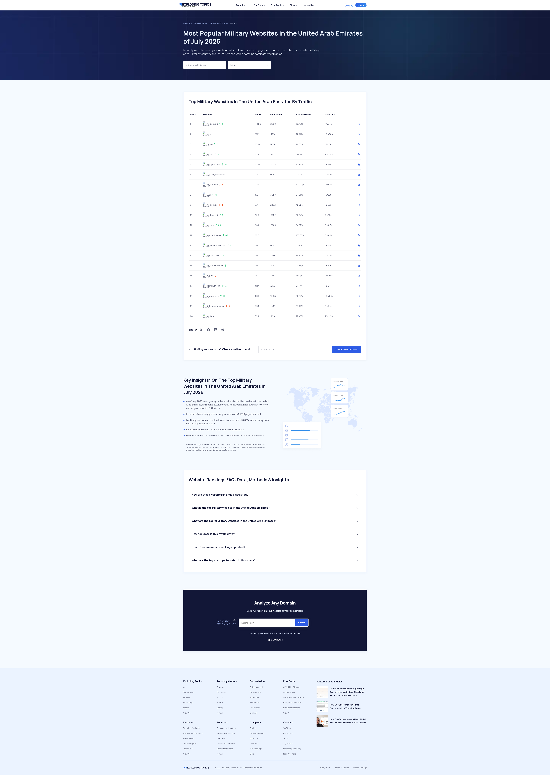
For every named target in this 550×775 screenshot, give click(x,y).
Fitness (186, 697)
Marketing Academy (292, 748)
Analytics (187, 23)
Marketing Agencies (226, 733)
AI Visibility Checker (292, 687)
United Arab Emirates (196, 65)
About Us (254, 738)
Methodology (256, 748)
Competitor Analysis (292, 702)
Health (220, 702)
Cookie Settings (360, 767)
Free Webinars (289, 754)
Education (221, 692)
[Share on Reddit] (222, 330)
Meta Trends (189, 738)
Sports (220, 697)
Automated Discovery (193, 733)
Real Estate (255, 707)
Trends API (187, 748)
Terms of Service (342, 767)
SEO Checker (289, 692)
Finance (220, 687)
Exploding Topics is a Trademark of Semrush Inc (242, 767)
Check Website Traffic (346, 349)
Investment (255, 697)
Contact (254, 743)
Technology (188, 692)
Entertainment (256, 687)
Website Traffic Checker (294, 697)
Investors (221, 738)
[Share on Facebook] (208, 330)
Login (349, 5)
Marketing (187, 702)
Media (186, 707)
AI (184, 687)
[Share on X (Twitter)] (201, 330)
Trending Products (191, 728)
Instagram (287, 733)
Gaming (220, 707)
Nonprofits (254, 702)
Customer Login (257, 733)
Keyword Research (291, 707)
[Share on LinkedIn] (215, 330)
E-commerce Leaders (226, 728)
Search (302, 622)
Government (255, 692)
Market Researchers (226, 743)
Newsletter (308, 5)
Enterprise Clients (225, 748)
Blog (252, 754)
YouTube (287, 728)
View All (186, 713)
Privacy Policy (324, 767)
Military (233, 65)
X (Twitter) (288, 743)
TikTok (286, 738)
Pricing (361, 5)
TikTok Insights (189, 743)
